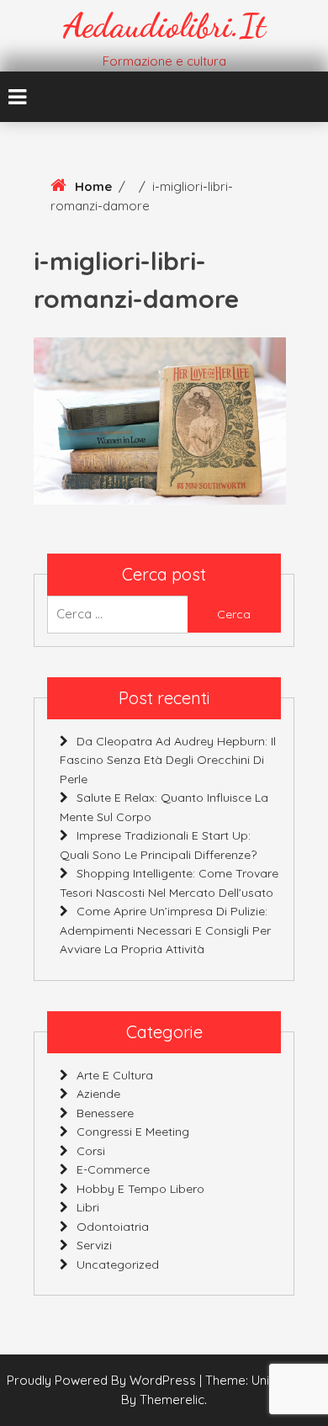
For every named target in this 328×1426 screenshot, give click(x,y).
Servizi (94, 1245)
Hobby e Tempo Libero (140, 1188)
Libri (88, 1207)
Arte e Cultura (115, 1075)
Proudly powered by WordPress (103, 1380)
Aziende (98, 1093)
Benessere (105, 1113)
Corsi (91, 1150)
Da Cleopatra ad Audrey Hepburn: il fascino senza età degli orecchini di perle (168, 760)
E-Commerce (113, 1169)
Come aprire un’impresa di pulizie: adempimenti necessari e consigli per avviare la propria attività (165, 930)
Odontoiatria (113, 1226)
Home (93, 186)
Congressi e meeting (133, 1131)
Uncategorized (118, 1264)
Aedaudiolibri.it (164, 25)
